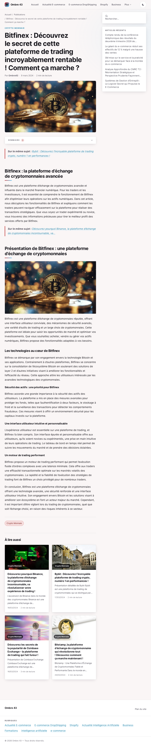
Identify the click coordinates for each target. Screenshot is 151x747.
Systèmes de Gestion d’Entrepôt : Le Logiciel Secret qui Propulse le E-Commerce (122, 83)
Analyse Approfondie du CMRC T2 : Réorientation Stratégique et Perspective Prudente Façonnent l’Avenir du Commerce (123, 72)
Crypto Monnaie (15, 28)
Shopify (104, 4)
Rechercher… (112, 18)
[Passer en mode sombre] (143, 4)
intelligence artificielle (34, 730)
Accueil (35, 4)
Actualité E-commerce (53, 4)
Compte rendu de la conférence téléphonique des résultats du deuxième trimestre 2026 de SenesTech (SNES (121, 38)
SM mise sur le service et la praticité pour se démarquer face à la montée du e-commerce (124, 60)
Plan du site (140, 709)
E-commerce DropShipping (83, 4)
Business (116, 4)
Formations (11, 730)
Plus (127, 4)
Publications (19, 14)
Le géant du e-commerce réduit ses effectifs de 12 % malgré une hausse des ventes (124, 49)
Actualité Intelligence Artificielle (100, 725)
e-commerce (58, 730)
